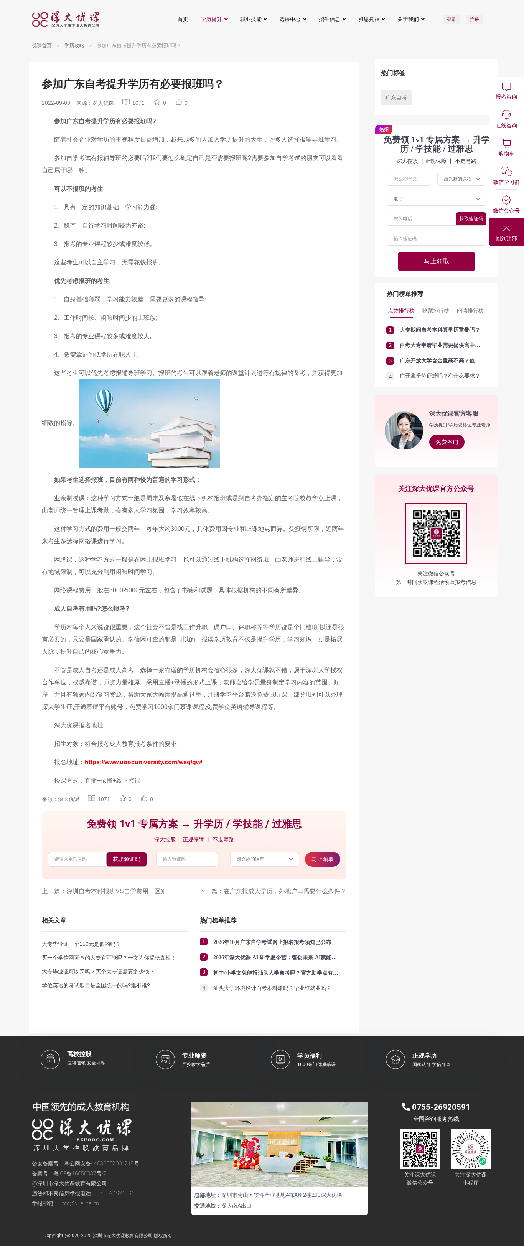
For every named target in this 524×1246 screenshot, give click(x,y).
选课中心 (290, 19)
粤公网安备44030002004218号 (101, 1163)
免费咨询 (447, 442)
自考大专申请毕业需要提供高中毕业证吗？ (451, 345)
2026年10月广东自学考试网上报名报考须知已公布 (272, 942)
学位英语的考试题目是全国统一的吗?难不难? (96, 985)
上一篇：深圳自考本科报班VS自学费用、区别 (104, 891)
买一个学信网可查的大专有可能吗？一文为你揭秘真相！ (109, 958)
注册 (474, 19)
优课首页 (42, 45)
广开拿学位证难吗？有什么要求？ (440, 376)
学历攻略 (74, 45)
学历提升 (211, 19)
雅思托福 (369, 19)
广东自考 (396, 97)
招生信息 (329, 19)
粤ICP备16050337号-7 (79, 1173)
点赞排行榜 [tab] (401, 310)
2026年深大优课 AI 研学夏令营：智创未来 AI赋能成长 (277, 957)
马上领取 (322, 859)
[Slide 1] (266, 1176)
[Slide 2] (279, 1176)
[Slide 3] (293, 1176)
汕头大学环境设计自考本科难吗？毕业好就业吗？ (272, 988)
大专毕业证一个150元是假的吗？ (81, 944)
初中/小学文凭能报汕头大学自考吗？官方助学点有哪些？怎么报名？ (294, 973)
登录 (451, 19)
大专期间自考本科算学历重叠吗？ (440, 330)
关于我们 (408, 19)
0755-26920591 (115, 1193)
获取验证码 (127, 859)
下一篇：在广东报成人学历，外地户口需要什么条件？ (272, 891)
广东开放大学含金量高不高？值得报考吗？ (451, 361)
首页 (183, 19)
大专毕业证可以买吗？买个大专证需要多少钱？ (98, 971)
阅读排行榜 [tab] (470, 310)
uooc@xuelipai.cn (79, 1203)
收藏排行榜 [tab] (435, 310)
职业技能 (251, 19)
